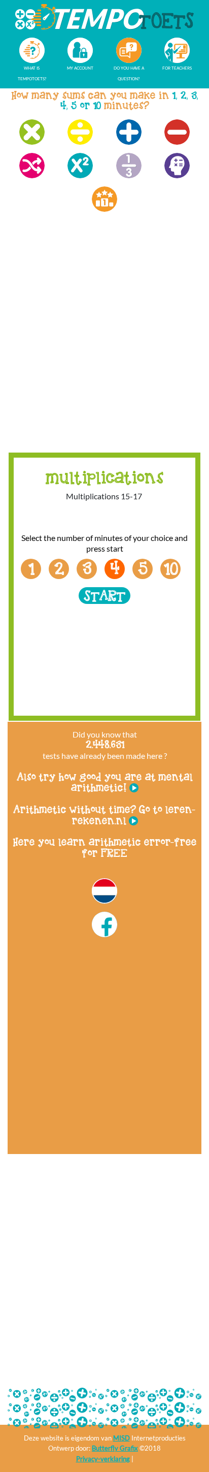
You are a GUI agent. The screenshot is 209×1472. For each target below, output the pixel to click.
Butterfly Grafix (115, 1448)
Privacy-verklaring (103, 1459)
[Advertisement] (104, 341)
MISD (121, 1438)
